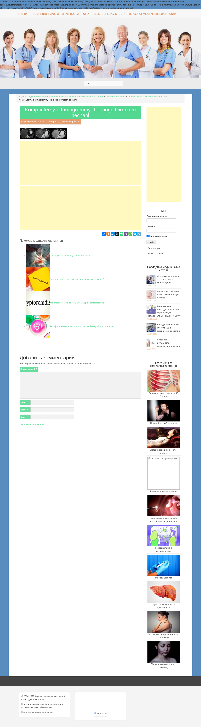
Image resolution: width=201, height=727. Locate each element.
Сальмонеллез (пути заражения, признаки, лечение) (77, 279)
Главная (23, 14)
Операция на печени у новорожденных (70, 255)
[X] (117, 234)
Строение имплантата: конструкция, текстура (168, 342)
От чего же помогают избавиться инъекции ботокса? (168, 294)
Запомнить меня (158, 236)
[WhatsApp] (130, 234)
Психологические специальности (152, 14)
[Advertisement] (80, 163)
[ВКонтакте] (104, 234)
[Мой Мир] (113, 234)
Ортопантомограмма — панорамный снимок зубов (168, 279)
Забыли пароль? (156, 253)
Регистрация (153, 248)
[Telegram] (139, 234)
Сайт (23, 417)
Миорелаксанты (163, 577)
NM (59, 121)
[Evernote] (121, 234)
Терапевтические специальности (56, 14)
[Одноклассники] (108, 234)
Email (24, 409)
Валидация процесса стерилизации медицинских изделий (168, 327)
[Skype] (135, 234)
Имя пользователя (157, 216)
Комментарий (28, 369)
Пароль (151, 226)
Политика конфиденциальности (37, 712)
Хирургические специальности (103, 14)
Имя (23, 402)
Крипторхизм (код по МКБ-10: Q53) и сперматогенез (77, 302)
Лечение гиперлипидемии (163, 491)
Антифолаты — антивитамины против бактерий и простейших (82, 326)
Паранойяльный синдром (163, 423)
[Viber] (126, 234)
